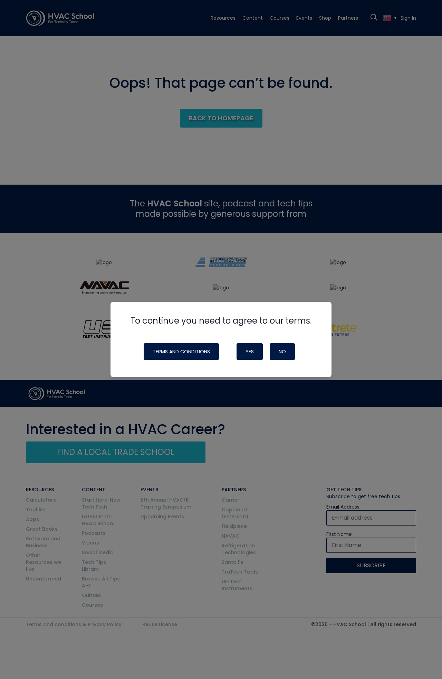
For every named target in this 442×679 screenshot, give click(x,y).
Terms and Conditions (181, 351)
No (282, 351)
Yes (250, 351)
